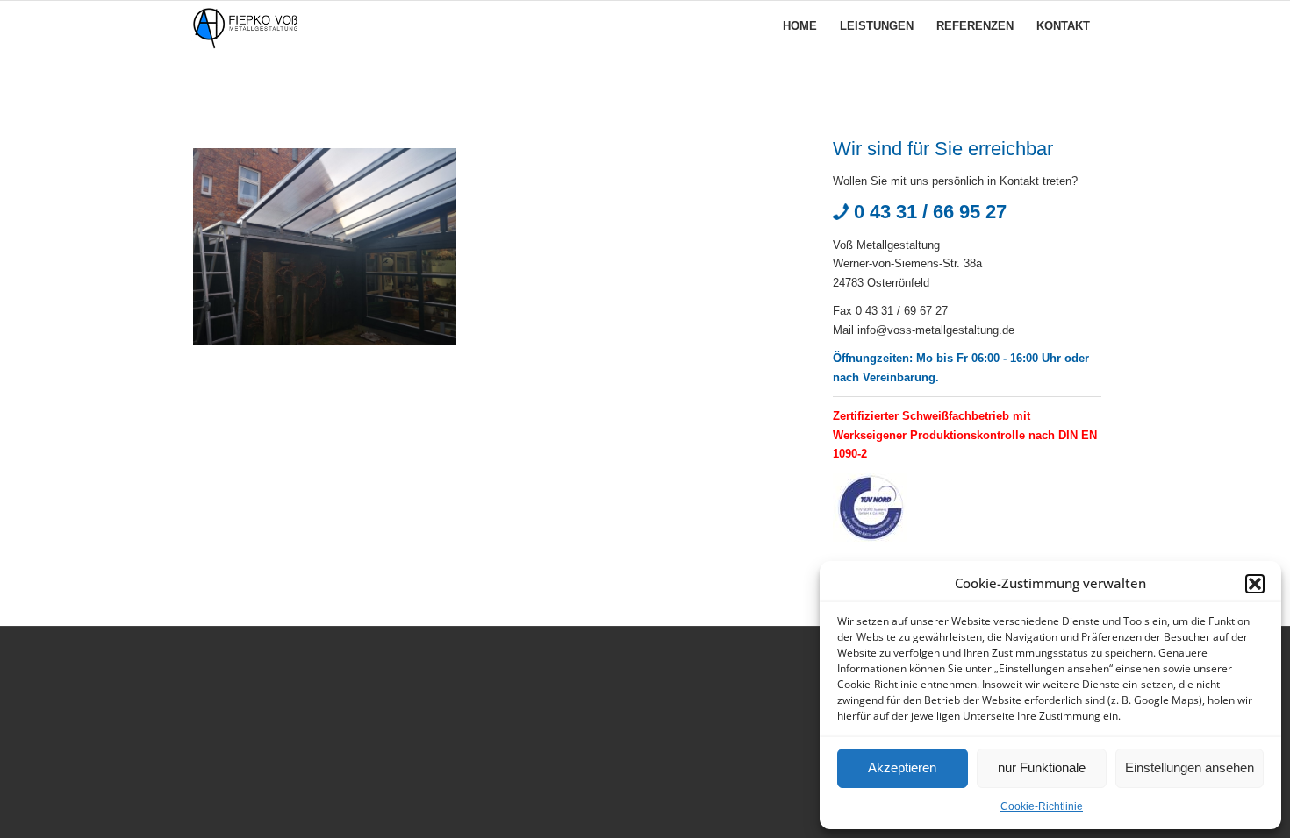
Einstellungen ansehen (1189, 767)
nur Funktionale (1042, 767)
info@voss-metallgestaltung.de (935, 330)
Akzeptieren (902, 767)
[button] (1255, 584)
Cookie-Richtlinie (1041, 806)
